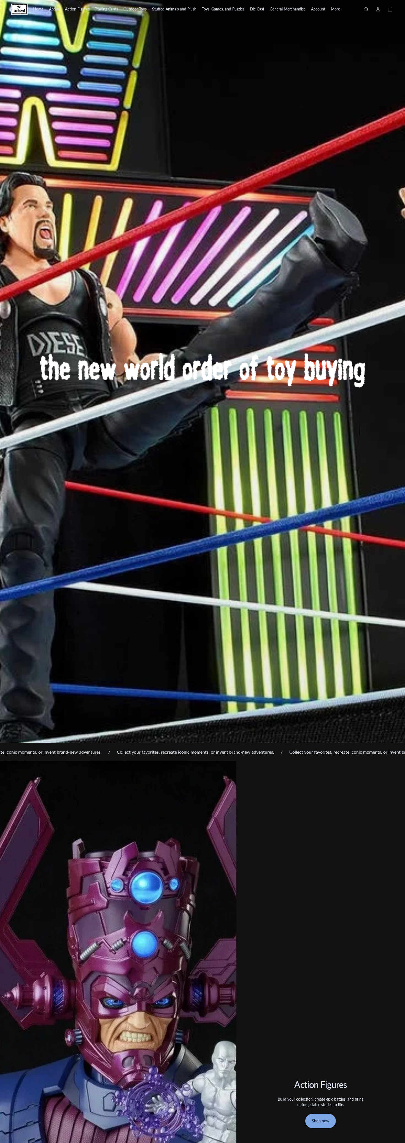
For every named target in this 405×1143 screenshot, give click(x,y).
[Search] (366, 9)
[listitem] (335, 9)
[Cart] (390, 9)
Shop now (320, 1120)
